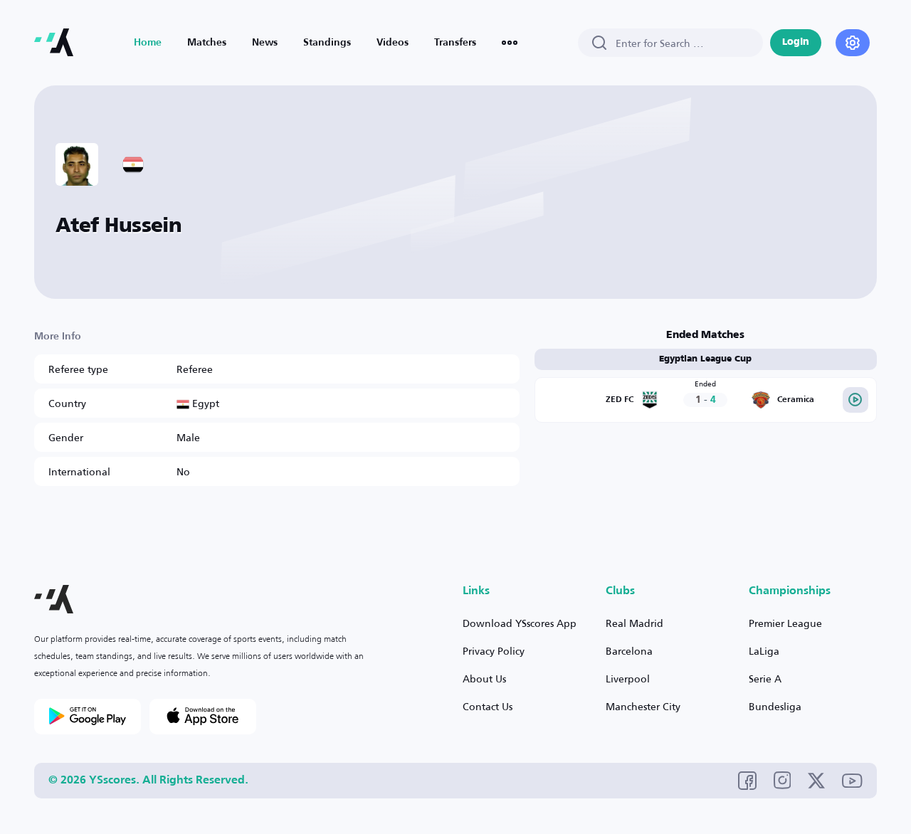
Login (795, 42)
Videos (392, 43)
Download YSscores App (519, 623)
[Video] (855, 400)
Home (148, 43)
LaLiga (764, 650)
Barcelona (629, 650)
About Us (484, 678)
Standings (327, 43)
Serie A (765, 678)
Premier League (785, 623)
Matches (206, 43)
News (265, 43)
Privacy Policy (494, 650)
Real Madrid (634, 623)
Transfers (455, 43)
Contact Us (487, 706)
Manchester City (643, 706)
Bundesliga (775, 706)
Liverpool (628, 678)
